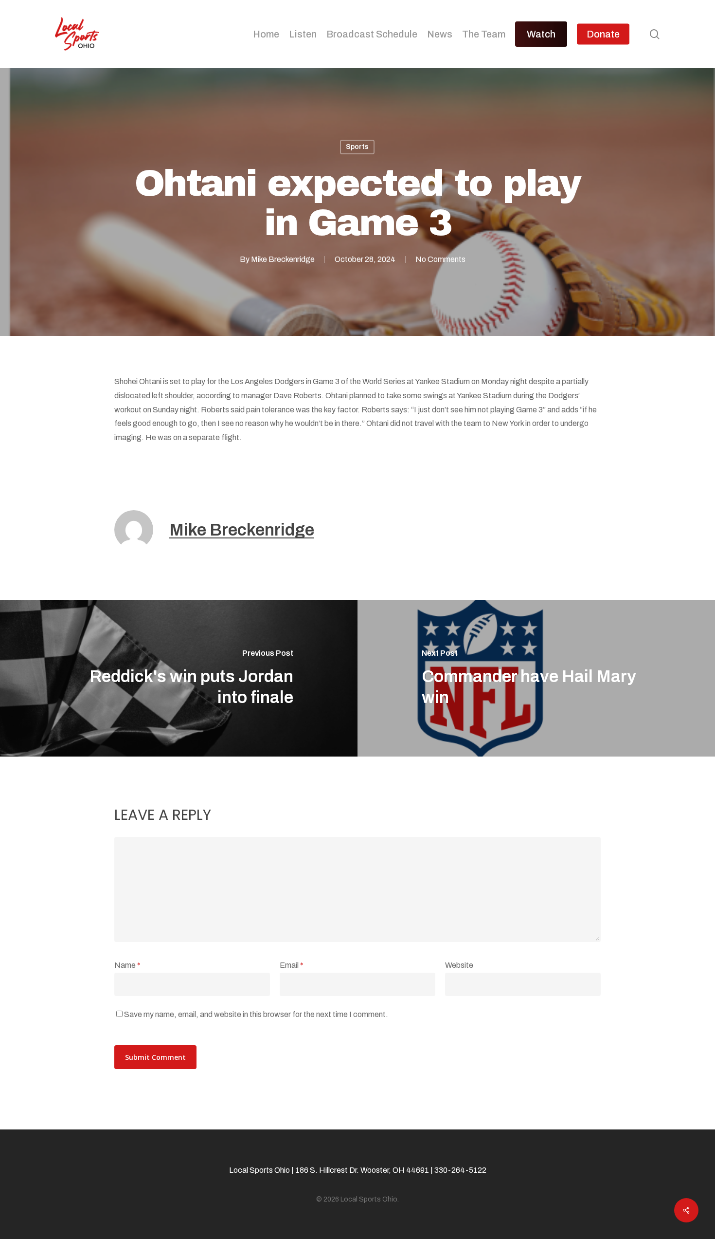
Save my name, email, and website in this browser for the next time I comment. (256, 1014)
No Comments (440, 259)
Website (459, 965)
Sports (357, 146)
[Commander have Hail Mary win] (536, 678)
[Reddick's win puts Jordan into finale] (179, 678)
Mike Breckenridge (283, 259)
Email (292, 965)
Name (127, 965)
